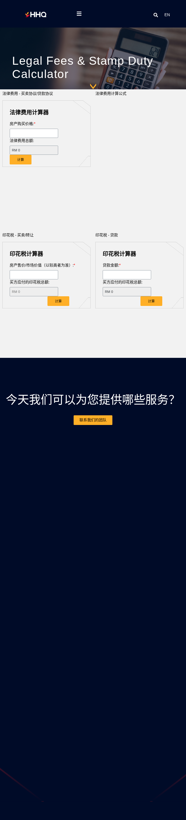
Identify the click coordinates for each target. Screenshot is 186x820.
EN (167, 15)
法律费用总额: (22, 141)
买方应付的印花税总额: (29, 282)
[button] (156, 15)
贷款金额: (112, 265)
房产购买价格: (22, 124)
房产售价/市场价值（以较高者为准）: (42, 265)
